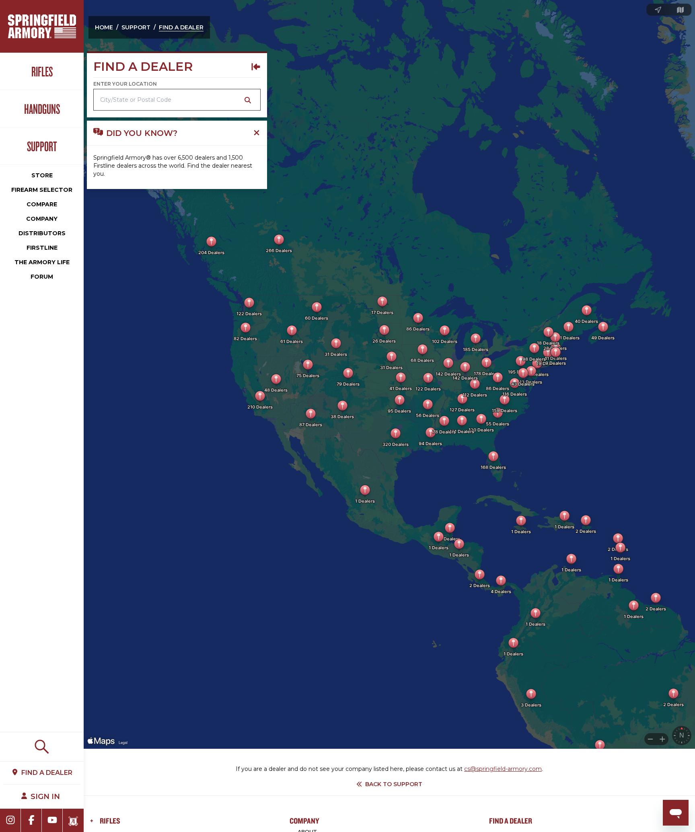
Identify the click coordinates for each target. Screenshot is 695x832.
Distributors (42, 233)
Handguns (42, 108)
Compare (42, 204)
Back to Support (393, 784)
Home (104, 27)
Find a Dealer (181, 27)
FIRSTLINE (42, 247)
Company (42, 218)
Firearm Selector (41, 189)
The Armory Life (42, 262)
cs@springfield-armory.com (503, 768)
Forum (42, 276)
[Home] (42, 26)
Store (42, 175)
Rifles (42, 71)
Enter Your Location (125, 84)
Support (42, 146)
